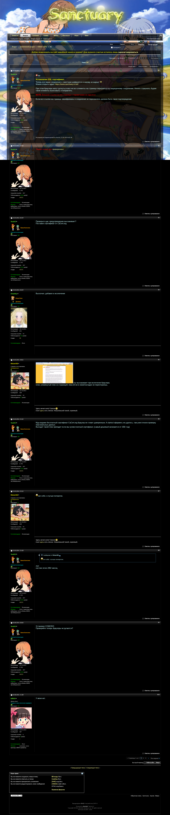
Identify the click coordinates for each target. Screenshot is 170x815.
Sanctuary (145, 796)
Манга (56, 35)
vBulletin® (86, 806)
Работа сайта (42, 47)
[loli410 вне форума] (21, 718)
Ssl (87, 63)
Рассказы (66, 35)
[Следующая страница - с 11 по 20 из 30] (148, 58)
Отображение (154, 66)
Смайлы (55, 779)
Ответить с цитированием (152, 141)
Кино (86, 35)
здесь (42, 411)
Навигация (46, 39)
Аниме (45, 35)
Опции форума (36, 39)
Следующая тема (92, 768)
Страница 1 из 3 (133, 58)
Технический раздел (27, 47)
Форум (25, 35)
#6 (159, 419)
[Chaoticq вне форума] (19, 318)
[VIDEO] (54, 784)
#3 (159, 218)
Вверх (158, 762)
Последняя (154, 58)
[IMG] (54, 782)
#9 (159, 622)
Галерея (35, 35)
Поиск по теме (143, 66)
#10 (158, 694)
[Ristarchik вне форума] (20, 380)
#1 (159, 70)
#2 (159, 145)
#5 (159, 360)
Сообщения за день (17, 39)
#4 (159, 290)
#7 (159, 491)
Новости (15, 35)
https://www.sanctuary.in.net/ (66, 84)
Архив (152, 796)
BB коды (55, 777)
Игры (76, 35)
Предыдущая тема (78, 768)
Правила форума (58, 790)
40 (20, 338)
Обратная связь (136, 796)
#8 (159, 550)
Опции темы (131, 66)
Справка (27, 39)
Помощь (141, 45)
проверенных (58, 149)
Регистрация (153, 45)
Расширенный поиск (153, 38)
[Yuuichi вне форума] (22, 100)
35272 (21, 122)
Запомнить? (117, 47)
